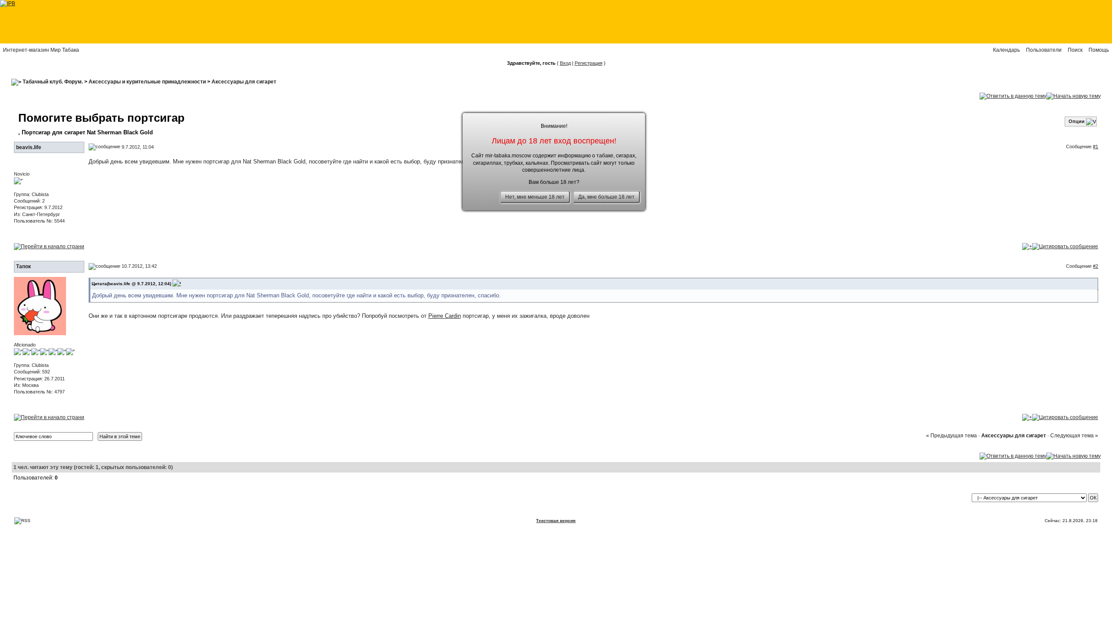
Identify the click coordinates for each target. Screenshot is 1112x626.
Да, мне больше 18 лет (606, 197)
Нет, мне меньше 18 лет (535, 197)
